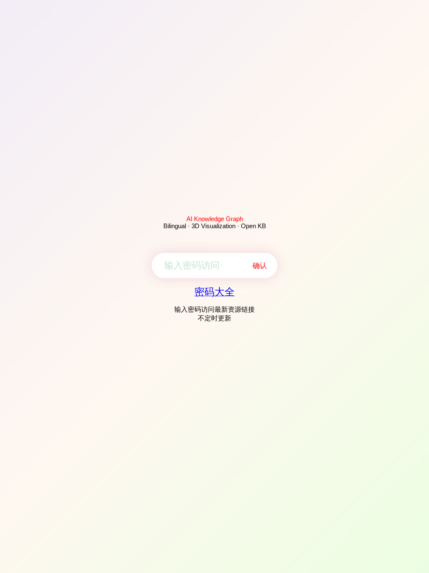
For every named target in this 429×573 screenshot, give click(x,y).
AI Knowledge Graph (214, 218)
